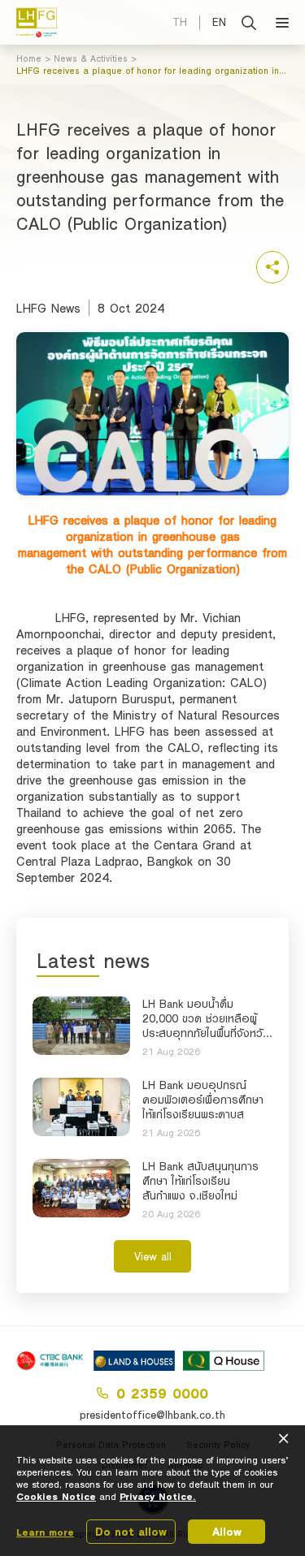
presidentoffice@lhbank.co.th (152, 1414)
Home (28, 58)
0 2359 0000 (162, 1393)
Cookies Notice (56, 1496)
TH (179, 22)
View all (153, 1256)
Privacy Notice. (158, 1496)
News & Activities (91, 58)
